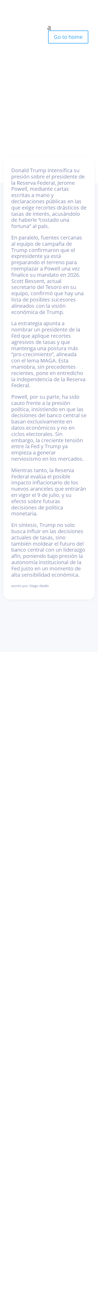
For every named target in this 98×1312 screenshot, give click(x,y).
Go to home (68, 36)
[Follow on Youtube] (54, 680)
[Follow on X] (65, 680)
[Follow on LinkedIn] (43, 680)
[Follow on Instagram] (32, 680)
